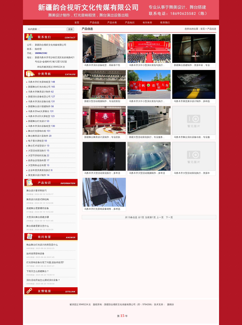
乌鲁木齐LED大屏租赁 (39, 116)
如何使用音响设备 (35, 253)
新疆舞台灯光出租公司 (39, 86)
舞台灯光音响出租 (37, 130)
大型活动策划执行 (37, 150)
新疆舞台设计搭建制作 (39, 106)
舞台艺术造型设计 (37, 145)
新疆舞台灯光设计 (37, 121)
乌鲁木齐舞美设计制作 (39, 91)
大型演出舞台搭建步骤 (37, 217)
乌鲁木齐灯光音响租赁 (39, 81)
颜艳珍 (170, 304)
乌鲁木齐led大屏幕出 (38, 111)
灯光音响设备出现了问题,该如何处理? (45, 262)
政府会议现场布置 (37, 160)
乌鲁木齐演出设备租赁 (39, 126)
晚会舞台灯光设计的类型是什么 (42, 244)
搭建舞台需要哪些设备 (37, 208)
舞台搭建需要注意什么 (37, 225)
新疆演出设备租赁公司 (39, 96)
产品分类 (112, 22)
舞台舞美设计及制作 (38, 135)
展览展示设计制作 (37, 175)
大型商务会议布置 (37, 165)
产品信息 (94, 22)
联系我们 (165, 22)
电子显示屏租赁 (36, 140)
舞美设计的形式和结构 (37, 199)
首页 (77, 22)
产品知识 (130, 22)
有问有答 (147, 22)
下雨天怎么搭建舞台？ (37, 271)
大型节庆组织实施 (37, 155)
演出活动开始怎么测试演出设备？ (43, 280)
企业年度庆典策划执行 (39, 170)
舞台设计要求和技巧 (36, 190)
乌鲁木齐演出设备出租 (39, 101)
